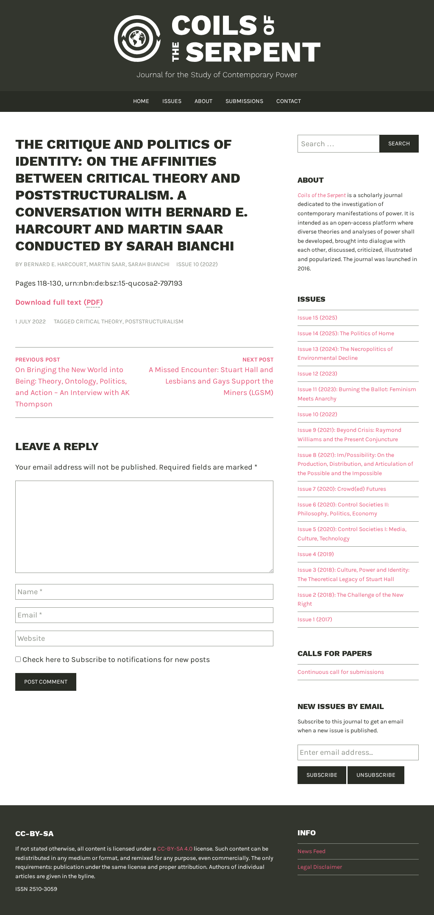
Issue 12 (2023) (317, 373)
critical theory (99, 321)
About (203, 101)
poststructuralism (154, 321)
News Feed (312, 851)
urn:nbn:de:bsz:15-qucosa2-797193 (124, 283)
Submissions (244, 101)
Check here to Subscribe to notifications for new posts (115, 659)
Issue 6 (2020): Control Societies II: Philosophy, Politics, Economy (343, 509)
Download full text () (59, 302)
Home (141, 101)
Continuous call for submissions (341, 672)
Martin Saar (107, 264)
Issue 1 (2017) (315, 619)
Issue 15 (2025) (317, 317)
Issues (171, 101)
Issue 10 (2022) (197, 264)
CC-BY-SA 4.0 (174, 848)
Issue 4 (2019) (316, 554)
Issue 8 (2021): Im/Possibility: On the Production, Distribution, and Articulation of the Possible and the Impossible (355, 464)
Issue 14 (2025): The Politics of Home (346, 333)
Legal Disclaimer (320, 867)
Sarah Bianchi (149, 264)
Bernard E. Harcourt (55, 264)
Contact (288, 101)
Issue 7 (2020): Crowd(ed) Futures (342, 488)
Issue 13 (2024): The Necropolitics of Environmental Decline (345, 353)
